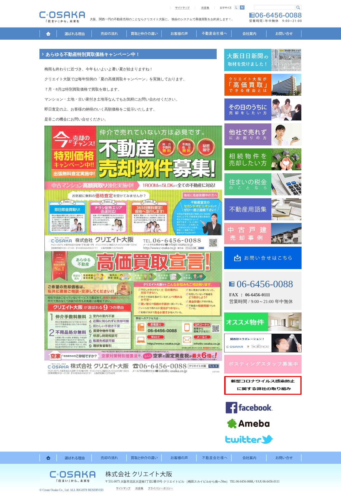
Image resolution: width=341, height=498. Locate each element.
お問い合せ (284, 34)
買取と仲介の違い (144, 34)
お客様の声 (179, 34)
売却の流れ (109, 34)
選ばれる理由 (74, 34)
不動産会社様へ (214, 34)
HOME (48, 34)
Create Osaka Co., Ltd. (55, 490)
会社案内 (249, 34)
